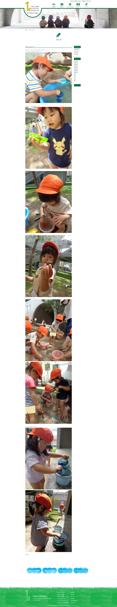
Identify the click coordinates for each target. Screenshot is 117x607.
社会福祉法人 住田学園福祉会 (63, 602)
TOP (26, 29)
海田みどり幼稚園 (60, 594)
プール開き (76, 54)
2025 (75, 75)
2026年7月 (76, 62)
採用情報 (72, 598)
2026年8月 (76, 61)
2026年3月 (76, 69)
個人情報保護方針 (74, 600)
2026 (75, 74)
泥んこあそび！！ (30, 46)
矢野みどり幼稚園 (60, 596)
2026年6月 (76, 64)
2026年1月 (76, 72)
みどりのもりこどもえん (62, 600)
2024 (75, 77)
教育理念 (72, 594)
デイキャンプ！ (77, 50)
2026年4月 (76, 67)
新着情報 (72, 592)
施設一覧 (72, 596)
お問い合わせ (73, 602)
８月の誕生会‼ (76, 49)
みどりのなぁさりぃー (61, 598)
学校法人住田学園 (60, 592)
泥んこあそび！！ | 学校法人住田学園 (33, 8)
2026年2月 (76, 70)
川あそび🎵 (76, 52)
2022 (75, 80)
